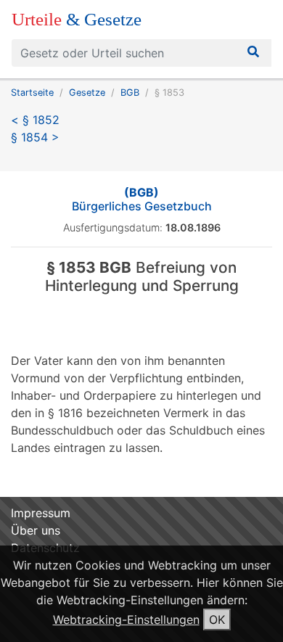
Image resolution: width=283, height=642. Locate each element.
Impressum (40, 513)
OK (217, 619)
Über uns (35, 530)
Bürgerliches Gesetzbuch (142, 199)
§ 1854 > (35, 137)
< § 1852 (35, 119)
